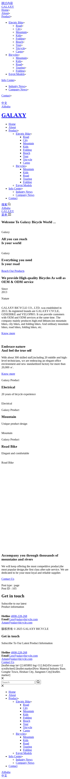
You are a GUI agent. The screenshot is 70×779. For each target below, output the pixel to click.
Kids (18, 35)
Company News (18, 89)
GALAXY (13, 115)
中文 (4, 775)
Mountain (21, 32)
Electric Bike (16, 22)
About (5, 13)
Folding (20, 38)
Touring (20, 67)
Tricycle (20, 48)
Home (4, 9)
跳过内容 (7, 3)
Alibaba (5, 208)
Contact (5, 95)
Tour (18, 45)
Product (5, 16)
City (18, 28)
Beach (19, 41)
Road (19, 25)
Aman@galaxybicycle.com (16, 622)
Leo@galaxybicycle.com (23, 619)
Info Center (7, 80)
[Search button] (38, 682)
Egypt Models (17, 74)
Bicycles (13, 54)
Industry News (17, 86)
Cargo (19, 51)
